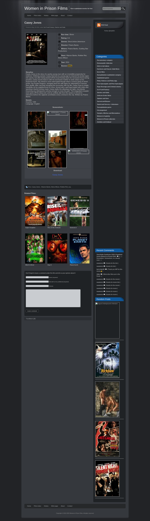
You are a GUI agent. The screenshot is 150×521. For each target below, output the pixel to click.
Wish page (54, 15)
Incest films (101, 72)
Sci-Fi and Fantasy (49, 27)
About (63, 15)
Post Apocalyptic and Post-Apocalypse (110, 84)
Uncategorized (102, 110)
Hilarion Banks (46, 187)
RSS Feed (104, 25)
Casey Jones (57, 175)
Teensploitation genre (104, 107)
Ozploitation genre (103, 78)
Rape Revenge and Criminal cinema (109, 87)
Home (29, 15)
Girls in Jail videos (103, 66)
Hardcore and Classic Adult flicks (108, 69)
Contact (69, 15)
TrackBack (31, 319)
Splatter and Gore (103, 98)
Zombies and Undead (104, 122)
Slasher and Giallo (60, 27)
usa (69, 187)
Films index (37, 15)
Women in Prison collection (106, 119)
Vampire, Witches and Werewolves (108, 113)
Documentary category (104, 60)
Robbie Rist (64, 187)
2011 (29, 187)
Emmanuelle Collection (104, 63)
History (46, 15)
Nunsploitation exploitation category (109, 75)
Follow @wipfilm (109, 31)
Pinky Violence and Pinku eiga (107, 81)
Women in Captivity (103, 116)
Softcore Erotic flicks (104, 95)
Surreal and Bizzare (103, 101)
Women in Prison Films (46, 8)
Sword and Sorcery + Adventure (107, 104)
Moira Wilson (55, 187)
